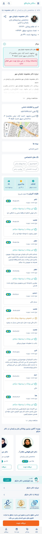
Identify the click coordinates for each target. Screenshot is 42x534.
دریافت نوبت (27, 467)
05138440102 (26, 111)
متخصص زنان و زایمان (25, 10)
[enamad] (7, 504)
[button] (21, 127)
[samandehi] (21, 504)
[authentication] (4, 3)
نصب (7, 480)
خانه (38, 10)
